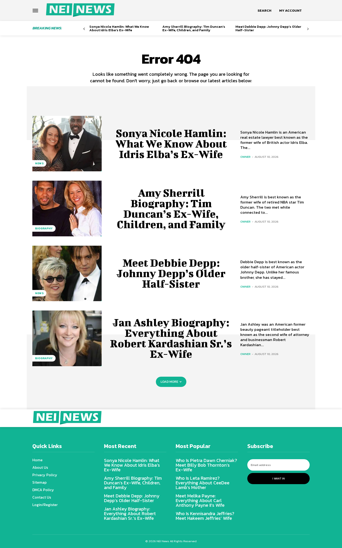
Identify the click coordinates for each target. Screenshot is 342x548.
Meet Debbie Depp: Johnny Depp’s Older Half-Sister (268, 28)
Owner (245, 157)
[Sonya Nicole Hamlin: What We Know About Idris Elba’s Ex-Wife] (67, 143)
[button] (264, 10)
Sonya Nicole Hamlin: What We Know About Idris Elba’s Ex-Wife (119, 28)
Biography (44, 228)
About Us (40, 467)
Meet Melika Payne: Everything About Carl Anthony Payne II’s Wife (200, 500)
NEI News (163, 541)
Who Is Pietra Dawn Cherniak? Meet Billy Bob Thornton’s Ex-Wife (206, 465)
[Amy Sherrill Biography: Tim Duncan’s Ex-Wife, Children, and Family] (67, 208)
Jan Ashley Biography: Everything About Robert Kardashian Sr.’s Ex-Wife (171, 338)
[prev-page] (84, 29)
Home (37, 460)
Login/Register (45, 504)
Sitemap (39, 482)
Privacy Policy (44, 475)
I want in (278, 478)
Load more (169, 381)
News (39, 163)
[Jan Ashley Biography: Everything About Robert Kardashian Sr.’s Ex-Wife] (67, 338)
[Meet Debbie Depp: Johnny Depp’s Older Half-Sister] (67, 273)
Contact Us (41, 497)
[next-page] (308, 29)
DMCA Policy (43, 490)
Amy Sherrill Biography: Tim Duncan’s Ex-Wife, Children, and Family (193, 28)
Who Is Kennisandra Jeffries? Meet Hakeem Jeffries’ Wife (205, 516)
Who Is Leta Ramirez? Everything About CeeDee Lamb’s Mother (202, 483)
